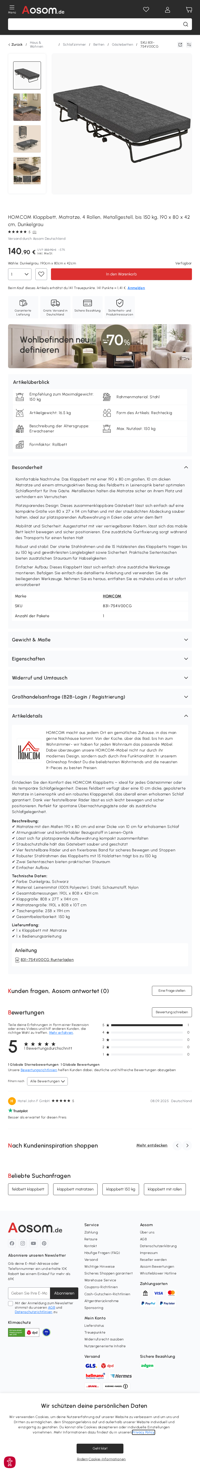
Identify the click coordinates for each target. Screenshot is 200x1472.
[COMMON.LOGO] (43, 10)
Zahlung (91, 1232)
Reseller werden (153, 1260)
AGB (51, 1307)
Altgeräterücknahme (101, 1301)
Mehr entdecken (152, 1145)
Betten (99, 44)
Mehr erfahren (61, 1033)
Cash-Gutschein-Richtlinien (107, 1294)
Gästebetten (122, 44)
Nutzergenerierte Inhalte (105, 1346)
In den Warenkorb (121, 273)
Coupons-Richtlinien (101, 1287)
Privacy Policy (143, 1432)
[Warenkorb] (189, 10)
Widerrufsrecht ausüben (104, 1339)
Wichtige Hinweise (99, 1266)
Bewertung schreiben (172, 1012)
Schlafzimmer (74, 44)
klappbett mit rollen (165, 1189)
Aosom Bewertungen (157, 1266)
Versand (91, 1260)
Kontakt (90, 1246)
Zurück (17, 45)
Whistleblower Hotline (158, 1273)
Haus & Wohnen (36, 45)
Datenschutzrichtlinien (33, 1312)
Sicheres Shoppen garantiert (108, 1273)
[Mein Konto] (167, 10)
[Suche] (185, 24)
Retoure (91, 1239)
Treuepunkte (95, 1332)
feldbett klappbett (28, 1189)
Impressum (149, 1253)
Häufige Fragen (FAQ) (102, 1253)
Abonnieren (64, 1293)
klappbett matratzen (75, 1189)
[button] (100, 467)
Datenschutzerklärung (158, 1246)
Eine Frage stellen (172, 991)
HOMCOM (112, 596)
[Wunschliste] (146, 10)
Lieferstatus (94, 1326)
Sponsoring (93, 1308)
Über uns (147, 1232)
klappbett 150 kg (120, 1189)
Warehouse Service (100, 1280)
